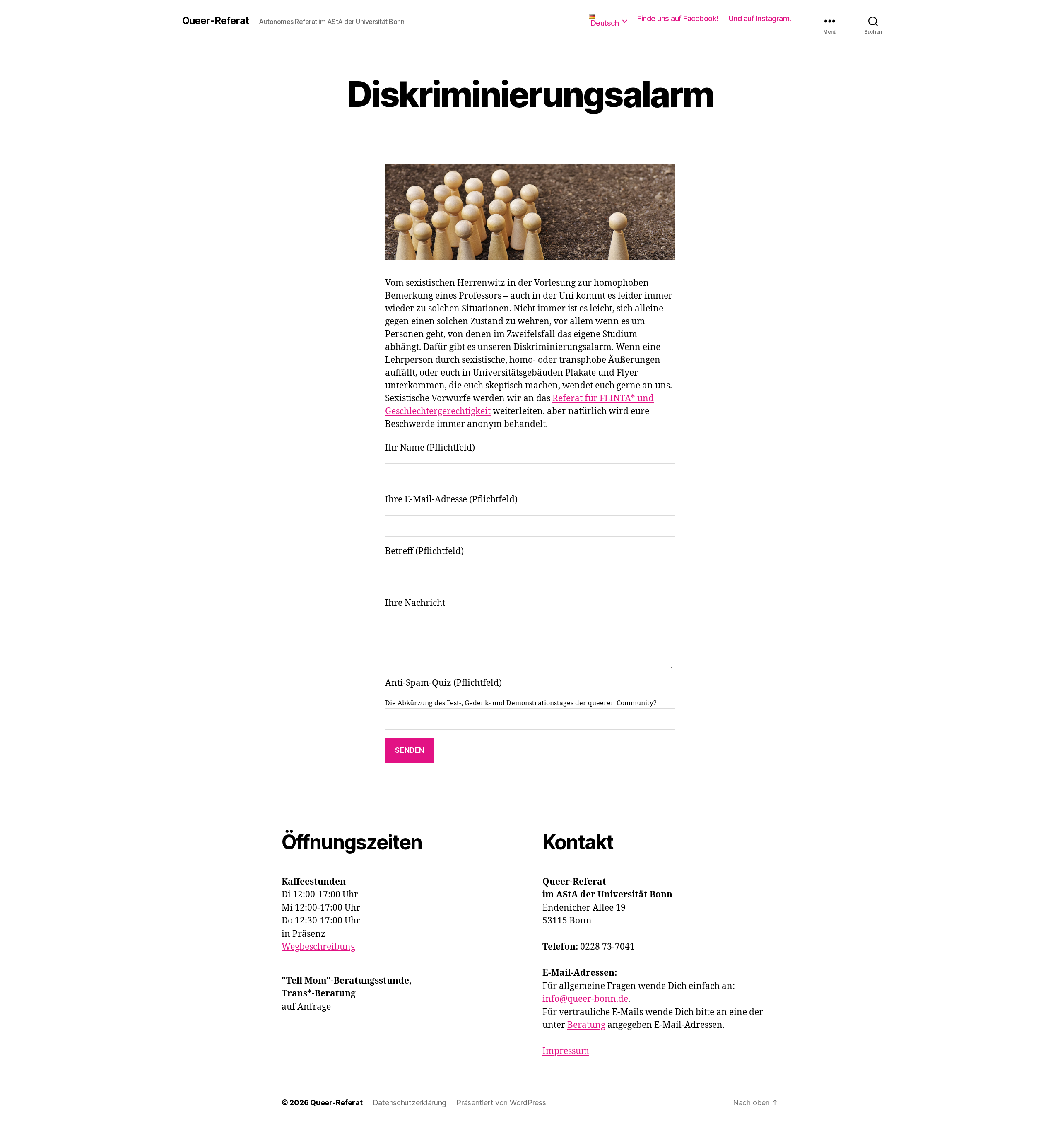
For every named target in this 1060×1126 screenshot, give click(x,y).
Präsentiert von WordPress (501, 1102)
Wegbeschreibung (318, 946)
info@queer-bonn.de (585, 999)
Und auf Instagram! (760, 18)
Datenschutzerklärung (410, 1102)
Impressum (565, 1051)
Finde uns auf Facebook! (677, 18)
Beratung (586, 1025)
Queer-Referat (215, 21)
